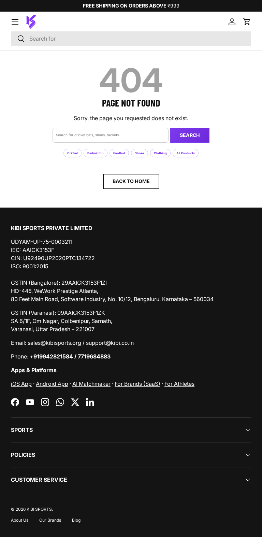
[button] (246, 21)
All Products (185, 153)
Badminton (95, 153)
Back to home (131, 181)
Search (190, 135)
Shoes (139, 153)
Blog (76, 520)
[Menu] (15, 21)
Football (119, 153)
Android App (52, 383)
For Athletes (179, 383)
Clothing (160, 153)
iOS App (21, 383)
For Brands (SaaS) (137, 383)
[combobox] (131, 38)
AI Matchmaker (91, 383)
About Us (19, 520)
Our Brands (50, 520)
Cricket (72, 153)
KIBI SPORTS (39, 509)
